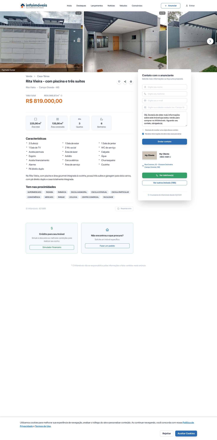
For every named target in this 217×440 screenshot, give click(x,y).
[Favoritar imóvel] (119, 81)
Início (69, 5)
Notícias (111, 5)
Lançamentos (97, 5)
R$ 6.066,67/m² (51, 95)
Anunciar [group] (172, 5)
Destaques (81, 5)
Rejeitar (167, 433)
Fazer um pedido (107, 246)
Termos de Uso (43, 426)
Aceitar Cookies (186, 433)
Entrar (192, 5)
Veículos (123, 5)
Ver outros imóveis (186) (164, 183)
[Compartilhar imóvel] (125, 81)
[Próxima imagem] (210, 41)
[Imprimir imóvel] (131, 81)
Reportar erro (126, 208)
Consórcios (137, 5)
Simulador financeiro (52, 247)
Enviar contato (164, 141)
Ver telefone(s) (166, 175)
